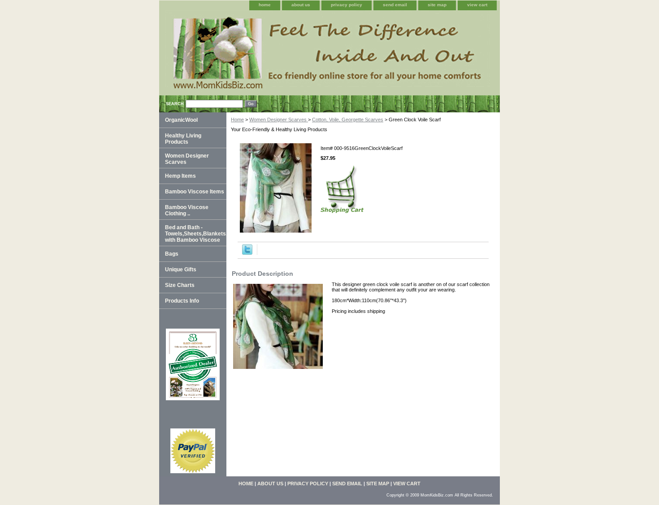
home (265, 4)
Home (237, 119)
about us (300, 4)
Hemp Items (180, 176)
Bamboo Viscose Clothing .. (186, 210)
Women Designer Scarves (278, 119)
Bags (171, 254)
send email (395, 4)
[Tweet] (247, 253)
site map (437, 4)
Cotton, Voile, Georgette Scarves (347, 119)
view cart (477, 4)
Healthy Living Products (183, 139)
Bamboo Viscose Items (194, 191)
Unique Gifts (180, 269)
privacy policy (346, 4)
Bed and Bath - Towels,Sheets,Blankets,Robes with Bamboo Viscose (195, 233)
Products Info (182, 301)
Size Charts (180, 285)
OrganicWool (181, 120)
